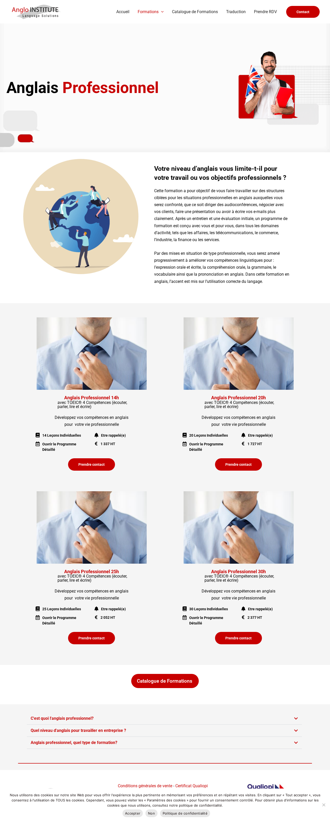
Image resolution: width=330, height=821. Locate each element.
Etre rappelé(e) (113, 435)
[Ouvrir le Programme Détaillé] (37, 444)
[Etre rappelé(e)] (96, 435)
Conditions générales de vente (145, 785)
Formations (148, 11)
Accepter (132, 813)
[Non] (323, 804)
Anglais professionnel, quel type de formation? (74, 742)
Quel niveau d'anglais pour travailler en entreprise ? (78, 730)
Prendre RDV (265, 11)
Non (151, 813)
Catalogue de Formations (195, 11)
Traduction (236, 11)
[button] (161, 12)
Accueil (122, 11)
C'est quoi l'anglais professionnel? (62, 718)
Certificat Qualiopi (191, 785)
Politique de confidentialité (185, 813)
